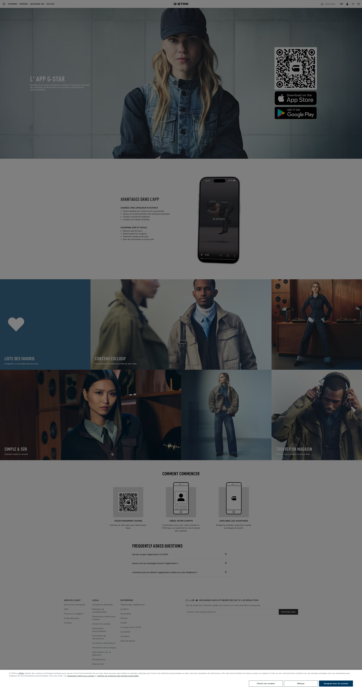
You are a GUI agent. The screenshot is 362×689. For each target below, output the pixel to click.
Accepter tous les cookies (336, 683)
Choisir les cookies (266, 683)
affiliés (21, 673)
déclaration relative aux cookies (80, 676)
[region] (181, 679)
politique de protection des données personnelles (118, 676)
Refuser (301, 683)
